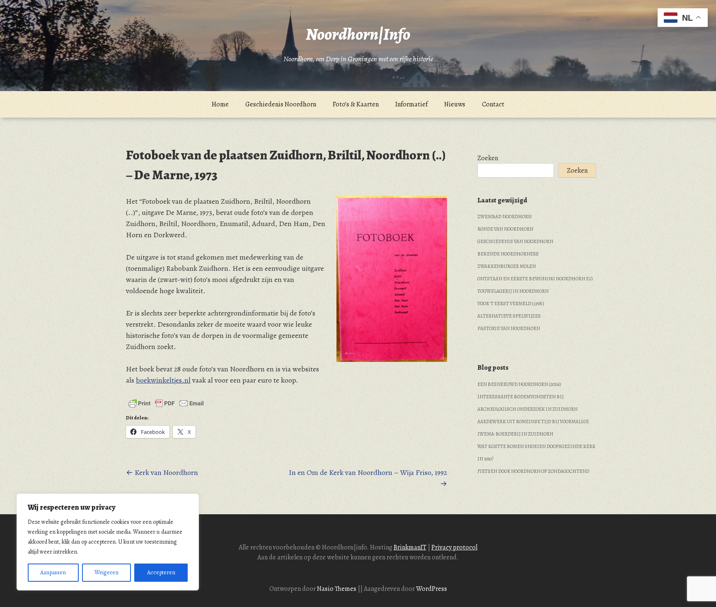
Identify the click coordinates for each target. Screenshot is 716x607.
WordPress (431, 588)
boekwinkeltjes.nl (163, 380)
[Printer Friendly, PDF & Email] (166, 403)
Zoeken (487, 158)
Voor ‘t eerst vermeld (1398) (510, 303)
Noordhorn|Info (358, 34)
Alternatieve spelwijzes (509, 316)
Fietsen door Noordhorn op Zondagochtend (533, 471)
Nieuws (454, 104)
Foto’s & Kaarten (356, 104)
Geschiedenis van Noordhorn (515, 241)
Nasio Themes (337, 588)
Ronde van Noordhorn (505, 229)
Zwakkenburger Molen (506, 266)
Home (220, 104)
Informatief (411, 104)
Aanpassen (53, 572)
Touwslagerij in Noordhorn (513, 291)
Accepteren (161, 572)
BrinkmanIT (410, 547)
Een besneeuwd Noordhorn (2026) (519, 384)
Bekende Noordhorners (508, 254)
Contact (493, 104)
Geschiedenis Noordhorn (280, 104)
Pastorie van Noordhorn (508, 328)
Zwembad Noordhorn (504, 216)
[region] (108, 542)
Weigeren (106, 572)
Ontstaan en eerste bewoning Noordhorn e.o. (535, 278)
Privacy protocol (454, 547)
